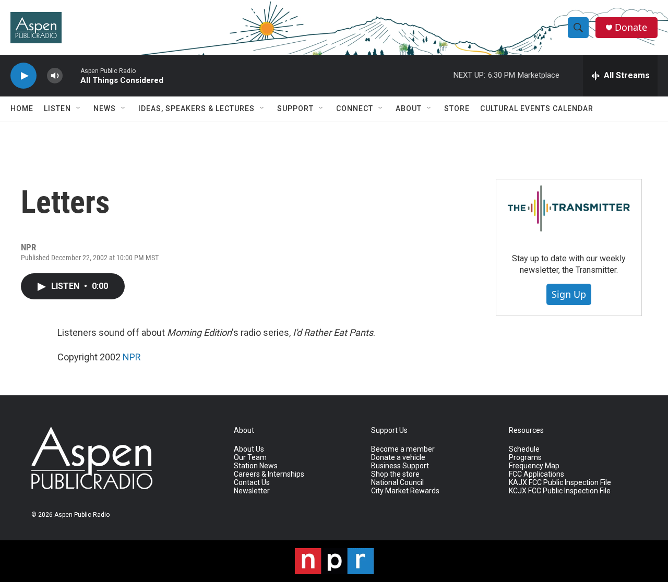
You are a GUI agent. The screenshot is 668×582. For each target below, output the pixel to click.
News (104, 108)
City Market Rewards (405, 491)
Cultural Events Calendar (536, 108)
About (409, 108)
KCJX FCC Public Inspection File (560, 491)
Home (21, 108)
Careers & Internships (269, 474)
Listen (57, 108)
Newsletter (252, 491)
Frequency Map (534, 466)
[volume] (55, 76)
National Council (397, 483)
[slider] (71, 75)
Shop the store (395, 474)
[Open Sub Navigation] (79, 108)
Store (457, 108)
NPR (132, 356)
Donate (631, 27)
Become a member (403, 449)
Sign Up (569, 294)
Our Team (250, 458)
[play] (23, 76)
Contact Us (252, 483)
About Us (249, 449)
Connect (354, 108)
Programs (525, 458)
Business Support (400, 466)
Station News (256, 466)
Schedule (524, 449)
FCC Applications (536, 474)
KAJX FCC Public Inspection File (560, 483)
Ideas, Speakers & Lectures (196, 108)
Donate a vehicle (398, 458)
